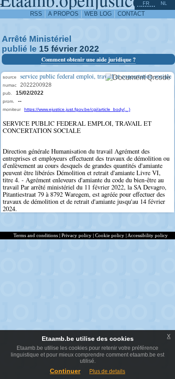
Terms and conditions (35, 235)
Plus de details (107, 371)
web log (98, 13)
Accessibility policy (147, 235)
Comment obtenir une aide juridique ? (88, 59)
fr (146, 3)
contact (131, 13)
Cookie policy (109, 235)
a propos (63, 13)
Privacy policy (76, 235)
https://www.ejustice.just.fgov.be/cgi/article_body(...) (77, 109)
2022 (89, 48)
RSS (36, 13)
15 (44, 48)
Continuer (65, 371)
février (64, 48)
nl (164, 3)
